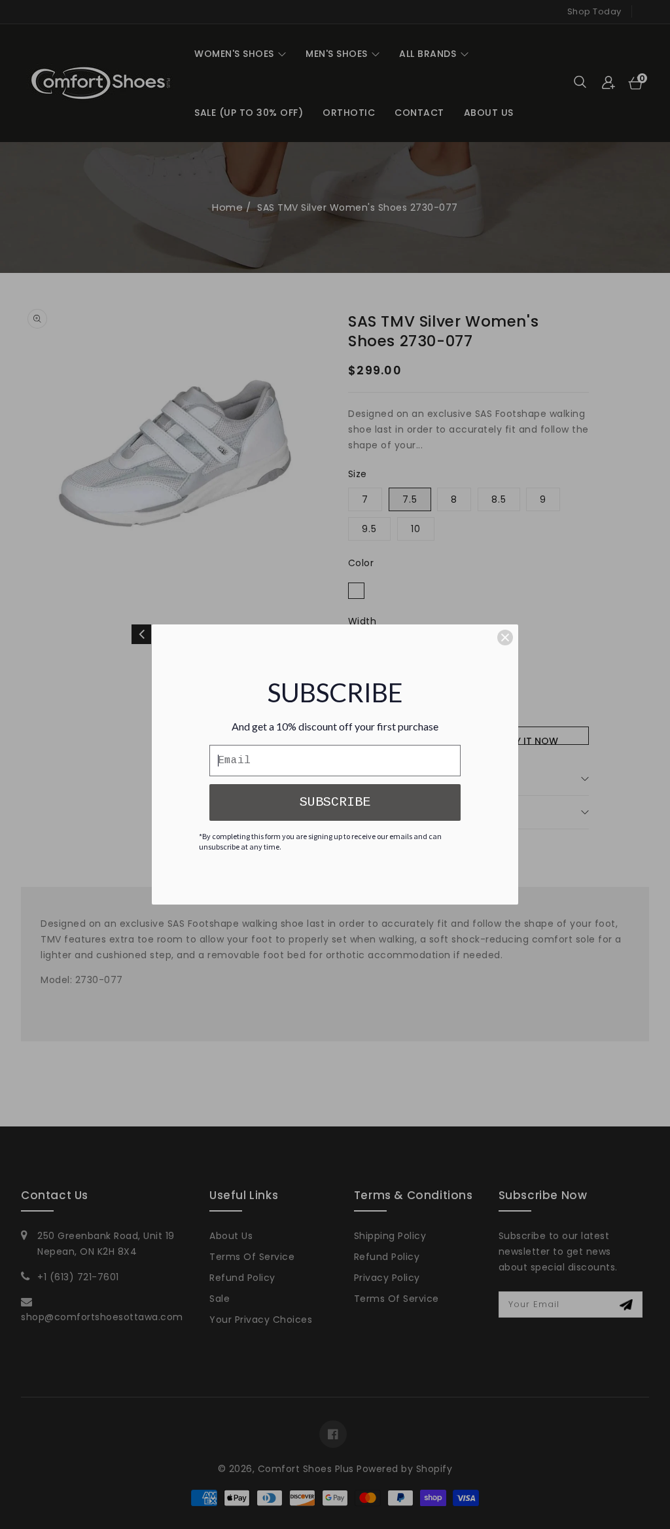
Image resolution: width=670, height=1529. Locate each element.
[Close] (505, 637)
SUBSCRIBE (335, 802)
